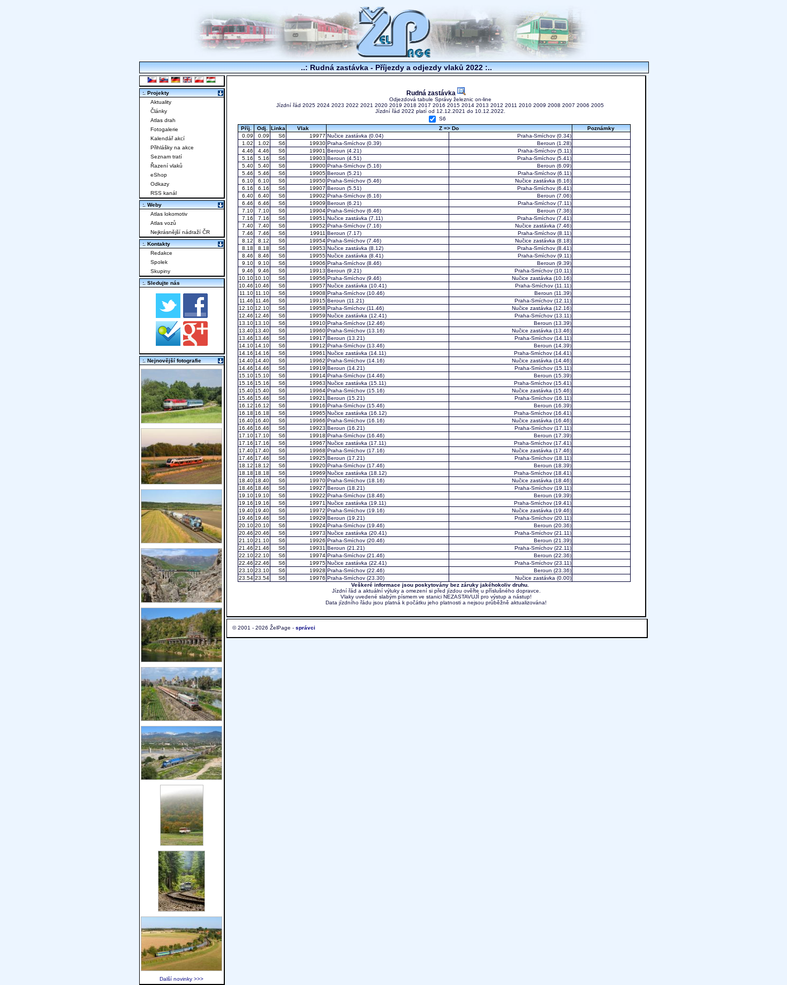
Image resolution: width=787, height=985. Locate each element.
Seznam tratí (166, 157)
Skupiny (160, 271)
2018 (410, 105)
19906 (317, 263)
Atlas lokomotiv (168, 214)
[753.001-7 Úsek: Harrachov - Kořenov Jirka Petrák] (181, 908)
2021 (366, 105)
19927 (317, 488)
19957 (317, 286)
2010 (525, 105)
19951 (317, 218)
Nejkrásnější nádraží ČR (180, 232)
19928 (317, 570)
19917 (317, 338)
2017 (424, 105)
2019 (395, 105)
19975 (317, 563)
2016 (439, 105)
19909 (317, 203)
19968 (317, 450)
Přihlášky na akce (172, 147)
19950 (317, 181)
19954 (317, 241)
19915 (317, 301)
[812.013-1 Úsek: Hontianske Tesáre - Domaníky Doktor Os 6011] (181, 842)
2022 (352, 105)
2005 (597, 105)
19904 (317, 211)
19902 (317, 196)
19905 (317, 173)
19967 (317, 443)
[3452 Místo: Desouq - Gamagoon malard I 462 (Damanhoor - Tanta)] (181, 718)
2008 (554, 105)
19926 (317, 540)
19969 (317, 473)
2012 (496, 105)
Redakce (161, 253)
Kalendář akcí (167, 138)
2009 (539, 105)
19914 (317, 375)
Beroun (546, 143)
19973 (317, 533)
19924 (317, 525)
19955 (317, 256)
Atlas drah (163, 120)
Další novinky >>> (181, 979)
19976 (317, 578)
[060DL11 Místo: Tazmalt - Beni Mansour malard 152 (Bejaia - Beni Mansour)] (181, 777)
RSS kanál (163, 193)
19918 (317, 435)
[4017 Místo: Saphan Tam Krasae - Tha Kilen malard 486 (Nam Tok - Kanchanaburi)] (181, 659)
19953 (317, 248)
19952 (317, 226)
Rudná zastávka (431, 92)
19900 (317, 166)
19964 (317, 390)
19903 (317, 158)
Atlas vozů (163, 223)
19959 (317, 316)
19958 (317, 308)
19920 (317, 465)
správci (305, 628)
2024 (323, 105)
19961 (317, 353)
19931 (317, 548)
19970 (317, 480)
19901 (317, 151)
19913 (317, 271)
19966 (317, 420)
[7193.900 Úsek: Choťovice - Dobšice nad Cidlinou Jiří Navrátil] (181, 540)
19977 (317, 136)
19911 (317, 233)
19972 (317, 510)
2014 (467, 105)
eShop (158, 175)
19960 (317, 331)
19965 (317, 413)
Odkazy (159, 184)
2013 (482, 105)
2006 (583, 105)
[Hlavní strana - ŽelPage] (393, 55)
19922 (317, 495)
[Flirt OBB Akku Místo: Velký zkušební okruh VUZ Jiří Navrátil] (181, 481)
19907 (317, 188)
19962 (317, 360)
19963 (317, 383)
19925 (317, 458)
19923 (317, 428)
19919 (317, 368)
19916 (317, 405)
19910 (317, 323)
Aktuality (160, 102)
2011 (511, 105)
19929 (317, 518)
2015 (453, 105)
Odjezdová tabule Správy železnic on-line (440, 99)
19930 (317, 143)
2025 (308, 105)
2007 (568, 105)
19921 (317, 398)
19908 (317, 293)
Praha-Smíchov (536, 136)
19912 (317, 345)
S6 (442, 119)
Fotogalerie (164, 129)
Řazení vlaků (166, 166)
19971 (317, 503)
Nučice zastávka (347, 136)
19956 (317, 278)
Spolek (159, 262)
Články (158, 111)
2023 (337, 105)
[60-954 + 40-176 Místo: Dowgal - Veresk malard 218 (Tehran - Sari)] (181, 599)
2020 (381, 105)
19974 (317, 555)
